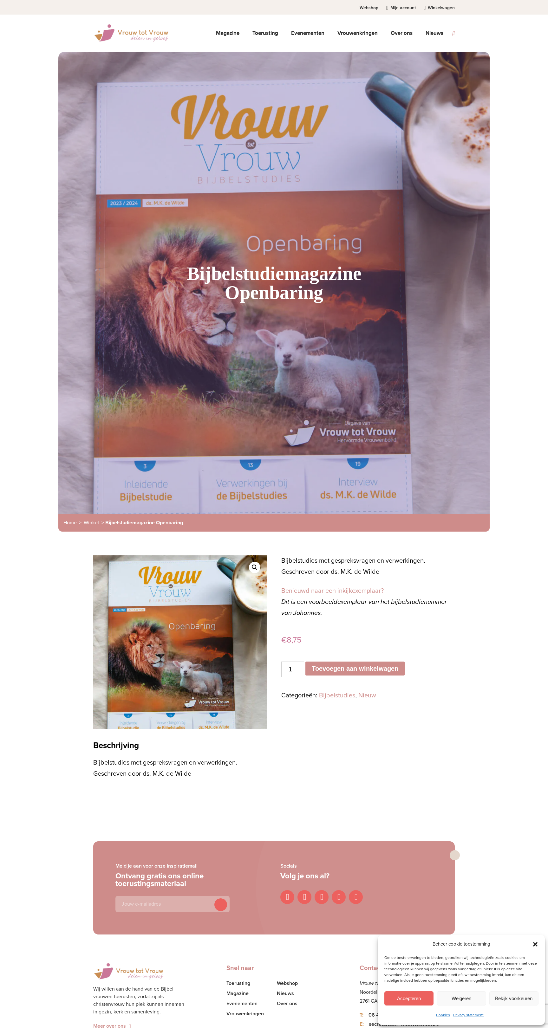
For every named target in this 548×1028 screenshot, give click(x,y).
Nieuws (434, 33)
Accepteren (409, 998)
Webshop (369, 7)
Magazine (237, 993)
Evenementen (242, 1003)
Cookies (443, 1015)
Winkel (91, 523)
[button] (535, 944)
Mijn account (403, 7)
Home (70, 523)
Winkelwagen (441, 7)
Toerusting (238, 983)
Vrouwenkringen (245, 1014)
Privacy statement (468, 1015)
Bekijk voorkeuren (513, 998)
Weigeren (461, 998)
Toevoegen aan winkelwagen (355, 668)
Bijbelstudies (337, 695)
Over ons (287, 1003)
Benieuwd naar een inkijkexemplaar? (332, 591)
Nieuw (367, 695)
